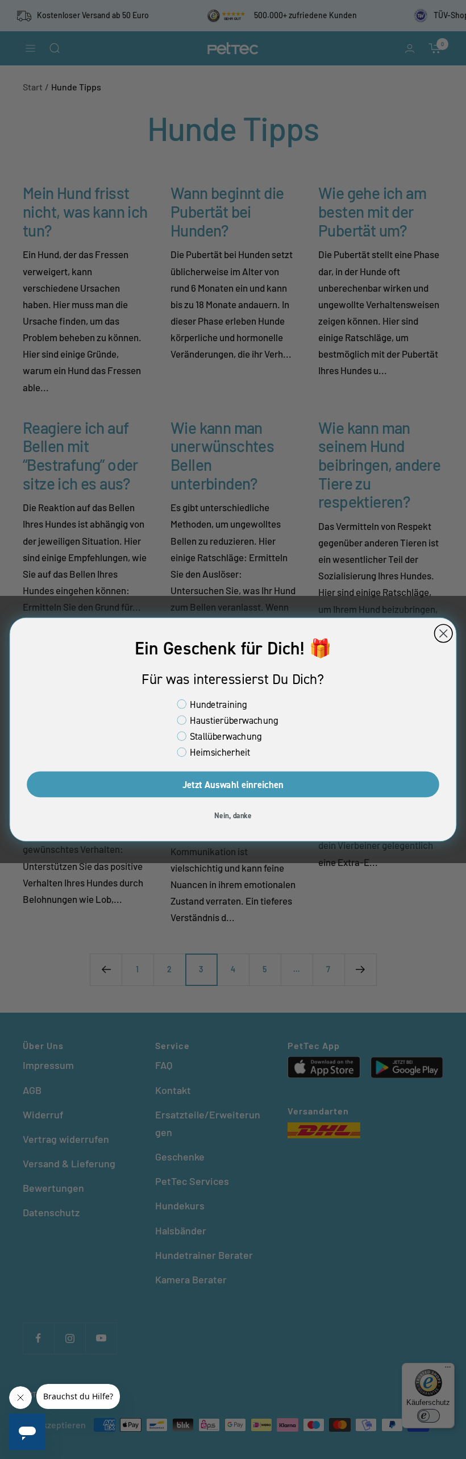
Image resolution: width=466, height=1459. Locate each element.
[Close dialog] (443, 633)
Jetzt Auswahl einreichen (233, 784)
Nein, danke (232, 815)
